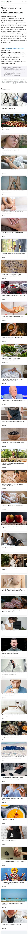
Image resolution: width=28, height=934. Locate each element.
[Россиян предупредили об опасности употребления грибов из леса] (14, 731)
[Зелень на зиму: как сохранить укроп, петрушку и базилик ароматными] (14, 354)
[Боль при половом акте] (14, 542)
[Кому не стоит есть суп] (14, 815)
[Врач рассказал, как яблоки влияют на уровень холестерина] (14, 123)
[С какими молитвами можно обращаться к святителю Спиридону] (14, 878)
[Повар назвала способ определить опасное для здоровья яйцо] (14, 312)
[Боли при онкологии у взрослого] (14, 626)
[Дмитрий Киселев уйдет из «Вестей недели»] (14, 396)
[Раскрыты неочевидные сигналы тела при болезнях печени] (14, 207)
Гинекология (11, 5)
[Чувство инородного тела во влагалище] (14, 501)
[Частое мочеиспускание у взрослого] (14, 920)
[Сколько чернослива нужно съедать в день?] (14, 438)
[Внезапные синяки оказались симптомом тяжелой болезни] (14, 228)
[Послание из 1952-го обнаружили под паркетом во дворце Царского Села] (14, 270)
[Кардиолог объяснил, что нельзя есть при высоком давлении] (14, 333)
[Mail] (4, 1)
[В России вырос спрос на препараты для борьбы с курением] (14, 794)
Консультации (4, 5)
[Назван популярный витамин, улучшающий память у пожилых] (14, 459)
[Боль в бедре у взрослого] (14, 836)
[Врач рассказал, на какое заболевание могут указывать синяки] (14, 186)
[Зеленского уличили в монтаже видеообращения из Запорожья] (14, 647)
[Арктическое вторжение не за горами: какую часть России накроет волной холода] (14, 752)
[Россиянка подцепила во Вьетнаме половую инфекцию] (14, 249)
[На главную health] (8, 1)
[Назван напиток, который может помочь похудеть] (14, 563)
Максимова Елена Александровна (15, 48)
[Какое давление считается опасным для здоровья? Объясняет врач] (14, 102)
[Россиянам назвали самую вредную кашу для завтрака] (14, 291)
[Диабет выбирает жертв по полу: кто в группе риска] (14, 857)
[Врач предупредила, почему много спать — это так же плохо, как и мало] (14, 375)
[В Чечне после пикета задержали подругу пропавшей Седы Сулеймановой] (14, 144)
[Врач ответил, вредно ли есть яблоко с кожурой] (14, 521)
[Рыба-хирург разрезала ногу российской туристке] (14, 899)
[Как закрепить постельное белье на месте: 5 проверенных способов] (14, 710)
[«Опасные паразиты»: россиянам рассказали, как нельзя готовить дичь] (14, 605)
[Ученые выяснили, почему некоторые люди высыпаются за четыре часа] (14, 668)
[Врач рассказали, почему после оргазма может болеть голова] (14, 480)
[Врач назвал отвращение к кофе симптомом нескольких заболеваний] (14, 689)
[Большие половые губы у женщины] (14, 165)
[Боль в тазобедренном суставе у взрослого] (14, 417)
